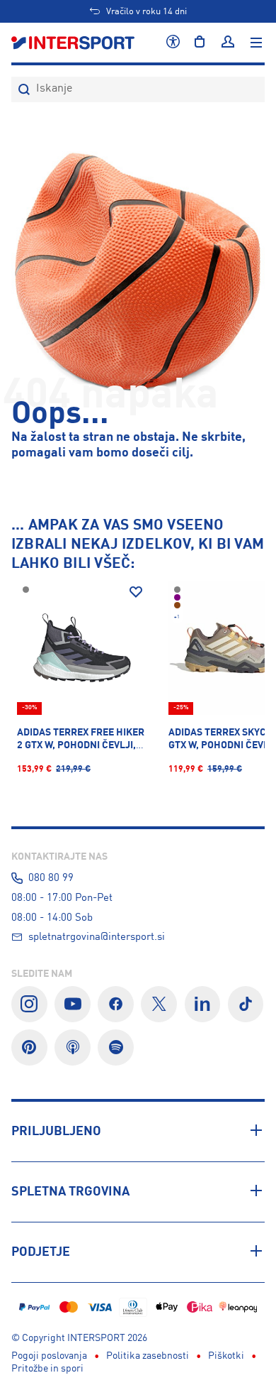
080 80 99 (51, 878)
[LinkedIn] (203, 1004)
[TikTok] (246, 1004)
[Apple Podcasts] (72, 1047)
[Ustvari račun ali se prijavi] (228, 42)
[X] (159, 1004)
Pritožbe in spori (47, 1369)
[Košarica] (199, 42)
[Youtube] (72, 1004)
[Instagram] (29, 1004)
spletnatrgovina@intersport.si (96, 937)
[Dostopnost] (173, 42)
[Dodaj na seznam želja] (135, 592)
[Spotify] (116, 1047)
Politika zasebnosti (147, 1356)
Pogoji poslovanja (49, 1356)
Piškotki (226, 1356)
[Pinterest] (29, 1047)
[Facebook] (116, 1004)
